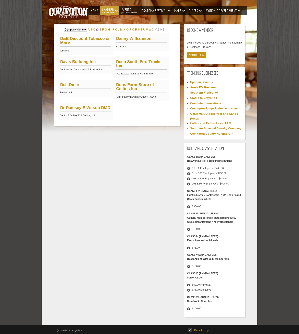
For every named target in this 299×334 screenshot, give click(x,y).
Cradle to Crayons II (204, 97)
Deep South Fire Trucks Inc (139, 63)
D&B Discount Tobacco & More (84, 40)
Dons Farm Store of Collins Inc (135, 86)
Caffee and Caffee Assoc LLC (210, 123)
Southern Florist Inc (204, 92)
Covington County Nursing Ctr (211, 133)
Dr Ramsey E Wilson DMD (85, 107)
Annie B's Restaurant (204, 87)
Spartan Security (201, 82)
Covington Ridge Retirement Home (214, 108)
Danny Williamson (133, 38)
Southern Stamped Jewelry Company (215, 128)
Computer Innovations (205, 103)
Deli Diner (69, 84)
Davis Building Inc (78, 61)
